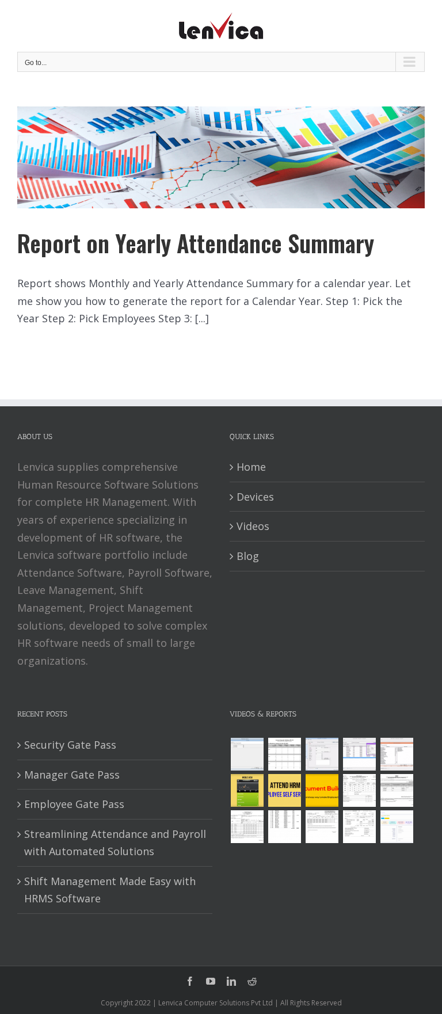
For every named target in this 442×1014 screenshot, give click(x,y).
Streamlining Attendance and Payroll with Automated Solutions (115, 843)
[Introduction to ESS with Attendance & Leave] (247, 790)
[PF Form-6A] (247, 827)
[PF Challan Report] (359, 827)
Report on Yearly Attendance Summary (195, 243)
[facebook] (190, 981)
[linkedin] (231, 981)
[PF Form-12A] (359, 790)
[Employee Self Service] (284, 790)
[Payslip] (396, 827)
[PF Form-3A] (321, 827)
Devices (255, 497)
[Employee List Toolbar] (359, 754)
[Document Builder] (321, 790)
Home (251, 467)
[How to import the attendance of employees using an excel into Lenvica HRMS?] (247, 754)
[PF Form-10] (396, 790)
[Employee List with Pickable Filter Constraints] (396, 754)
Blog (248, 556)
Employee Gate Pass (74, 804)
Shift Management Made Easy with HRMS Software (110, 890)
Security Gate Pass (70, 745)
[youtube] (210, 981)
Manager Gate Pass (72, 775)
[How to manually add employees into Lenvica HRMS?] (321, 754)
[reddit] (252, 981)
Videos (253, 526)
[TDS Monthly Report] (284, 827)
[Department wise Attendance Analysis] (284, 754)
